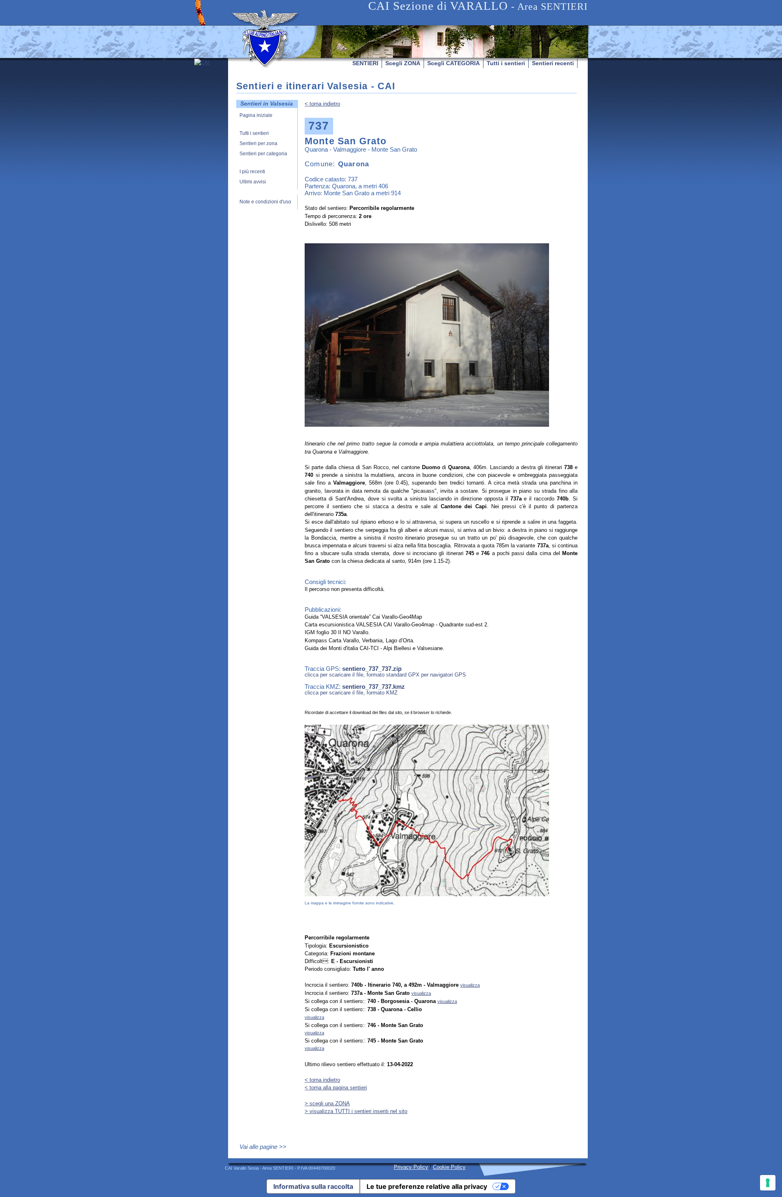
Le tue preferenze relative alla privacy (427, 1186)
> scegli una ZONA (327, 1103)
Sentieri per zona (258, 143)
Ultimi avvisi (252, 182)
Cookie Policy (449, 1167)
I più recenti (252, 171)
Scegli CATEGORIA (453, 63)
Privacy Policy (411, 1167)
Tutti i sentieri (506, 63)
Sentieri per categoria (263, 154)
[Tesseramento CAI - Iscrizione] (211, 135)
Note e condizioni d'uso (265, 202)
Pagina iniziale (255, 115)
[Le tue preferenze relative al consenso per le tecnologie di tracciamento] (767, 1182)
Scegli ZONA (402, 63)
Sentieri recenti (553, 63)
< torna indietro (322, 104)
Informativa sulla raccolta (313, 1186)
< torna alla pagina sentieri (336, 1088)
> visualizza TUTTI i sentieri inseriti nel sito (356, 1111)
